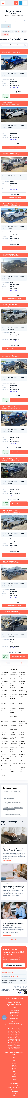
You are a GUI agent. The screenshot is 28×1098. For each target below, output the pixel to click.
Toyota (14, 1063)
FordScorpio (13, 756)
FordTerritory (13, 766)
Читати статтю (7, 860)
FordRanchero (13, 754)
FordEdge (21, 688)
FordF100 (3, 701)
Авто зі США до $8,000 (14, 1040)
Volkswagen (14, 1073)
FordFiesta (21, 708)
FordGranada (4, 728)
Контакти (14, 1017)
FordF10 (21, 697)
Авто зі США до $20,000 (14, 1048)
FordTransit (13, 774)
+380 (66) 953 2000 (7, 972)
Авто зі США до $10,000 (14, 1044)
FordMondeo (13, 743)
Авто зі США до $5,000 (14, 1036)
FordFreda (12, 719)
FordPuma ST (4, 754)
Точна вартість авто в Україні (19, 96)
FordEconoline (4, 688)
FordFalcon (4, 708)
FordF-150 (12, 701)
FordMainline (4, 741)
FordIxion (21, 732)
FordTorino (4, 770)
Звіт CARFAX (14, 1021)
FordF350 (12, 703)
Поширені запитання (14, 1012)
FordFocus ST (4, 719)
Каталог (13, 15)
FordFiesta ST (4, 711)
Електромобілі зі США (14, 1087)
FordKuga (12, 734)
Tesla (14, 1057)
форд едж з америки (9, 798)
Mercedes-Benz (14, 1062)
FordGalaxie (4, 725)
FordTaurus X (13, 763)
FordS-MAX (4, 761)
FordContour (4, 681)
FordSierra (21, 756)
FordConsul (22, 678)
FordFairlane (13, 706)
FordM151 (21, 737)
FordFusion (13, 721)
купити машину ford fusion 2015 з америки (13, 45)
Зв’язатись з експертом (15, 965)
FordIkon (12, 732)
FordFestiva (13, 708)
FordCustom (22, 683)
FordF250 (3, 703)
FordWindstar (4, 778)
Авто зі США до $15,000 (14, 1047)
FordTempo (4, 766)
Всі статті (14, 939)
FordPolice (4, 751)
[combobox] (19, 26)
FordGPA (21, 725)
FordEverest (4, 694)
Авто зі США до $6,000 (14, 1037)
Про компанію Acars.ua (14, 1006)
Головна (7, 15)
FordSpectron (13, 761)
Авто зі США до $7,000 (14, 1039)
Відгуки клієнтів (14, 1013)
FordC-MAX (13, 678)
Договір (14, 1007)
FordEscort (13, 690)
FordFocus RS (22, 715)
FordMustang (4, 747)
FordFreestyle (4, 721)
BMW (14, 1060)
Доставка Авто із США (14, 1002)
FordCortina (13, 681)
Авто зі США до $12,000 (14, 1045)
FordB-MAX (22, 672)
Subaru (14, 1076)
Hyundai (14, 1079)
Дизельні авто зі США (14, 1086)
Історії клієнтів (14, 1015)
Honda (14, 1065)
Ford (18, 15)
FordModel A (22, 741)
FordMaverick (13, 741)
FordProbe (12, 751)
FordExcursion (13, 694)
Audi (14, 1074)
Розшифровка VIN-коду (14, 1023)
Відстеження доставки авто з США (14, 1025)
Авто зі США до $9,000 (14, 1042)
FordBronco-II (13, 674)
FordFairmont (22, 706)
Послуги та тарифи (14, 1010)
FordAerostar (4, 672)
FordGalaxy (13, 725)
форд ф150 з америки (9, 810)
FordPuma (21, 751)
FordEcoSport (13, 688)
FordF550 (3, 706)
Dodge (14, 1070)
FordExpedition (23, 694)
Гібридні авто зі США (14, 1089)
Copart (14, 1094)
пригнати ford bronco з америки (12, 814)
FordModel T (4, 743)
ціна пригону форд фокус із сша (12, 791)
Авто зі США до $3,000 (14, 1033)
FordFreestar (22, 719)
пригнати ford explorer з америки (12, 795)
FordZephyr (13, 778)
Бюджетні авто (14, 1018)
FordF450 (21, 703)
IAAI (14, 1095)
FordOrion (21, 747)
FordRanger (22, 754)
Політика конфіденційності (22, 990)
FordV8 (21, 774)
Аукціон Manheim (14, 1020)
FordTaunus (22, 761)
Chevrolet (14, 1066)
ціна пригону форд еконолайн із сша (13, 807)
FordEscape (4, 690)
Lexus (14, 1077)
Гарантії (14, 1009)
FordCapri (3, 678)
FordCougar (22, 681)
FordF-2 (21, 701)
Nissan (14, 1068)
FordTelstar (22, 763)
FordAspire (13, 672)
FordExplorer (4, 697)
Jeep (14, 1071)
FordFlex (21, 711)
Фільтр (5, 26)
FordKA (3, 734)
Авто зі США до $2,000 (14, 1031)
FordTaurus (4, 763)
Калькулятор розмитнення (14, 1001)
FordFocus (4, 715)
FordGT (21, 728)
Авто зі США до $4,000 (14, 1034)
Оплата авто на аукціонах (14, 1004)
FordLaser (21, 734)
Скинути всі (5, 34)
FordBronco (4, 674)
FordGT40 (3, 732)
